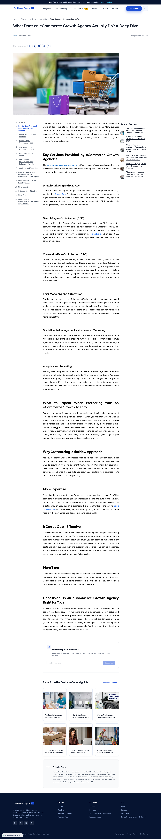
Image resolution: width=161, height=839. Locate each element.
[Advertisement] (134, 82)
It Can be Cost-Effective (27, 191)
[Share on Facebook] (34, 46)
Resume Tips (80, 8)
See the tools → (106, 2)
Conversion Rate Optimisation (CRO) (26, 148)
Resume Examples (62, 8)
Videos (92, 806)
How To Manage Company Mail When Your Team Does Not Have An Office (136, 157)
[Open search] (145, 8)
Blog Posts (47, 8)
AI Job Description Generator (100, 813)
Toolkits (94, 8)
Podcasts (92, 810)
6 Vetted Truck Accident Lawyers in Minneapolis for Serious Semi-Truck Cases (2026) (136, 148)
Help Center (125, 813)
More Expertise (24, 187)
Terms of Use (120, 834)
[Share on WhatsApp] (44, 46)
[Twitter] (21, 823)
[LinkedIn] (15, 823)
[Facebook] (26, 823)
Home (15, 19)
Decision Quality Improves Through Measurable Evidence (136, 166)
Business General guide (38, 19)
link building (95, 234)
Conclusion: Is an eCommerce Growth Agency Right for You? (28, 201)
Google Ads (60, 194)
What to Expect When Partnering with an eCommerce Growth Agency (28, 174)
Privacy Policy (132, 834)
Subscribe (109, 663)
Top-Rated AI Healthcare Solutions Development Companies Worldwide (135, 130)
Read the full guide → (110, 683)
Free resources (95, 817)
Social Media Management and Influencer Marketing (27, 162)
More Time (22, 195)
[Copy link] (49, 46)
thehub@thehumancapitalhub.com (133, 817)
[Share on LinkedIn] (39, 46)
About (105, 8)
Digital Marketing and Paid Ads (27, 136)
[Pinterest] (32, 823)
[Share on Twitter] (29, 46)
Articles (23, 19)
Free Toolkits (133, 8)
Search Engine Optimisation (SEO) (26, 142)
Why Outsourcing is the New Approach (27, 182)
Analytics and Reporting (28, 168)
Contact (114, 8)
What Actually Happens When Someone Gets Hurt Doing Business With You (136, 174)
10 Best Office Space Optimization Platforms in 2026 (135, 139)
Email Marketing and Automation (27, 154)
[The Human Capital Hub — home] (24, 8)
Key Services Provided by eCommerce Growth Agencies (28, 128)
